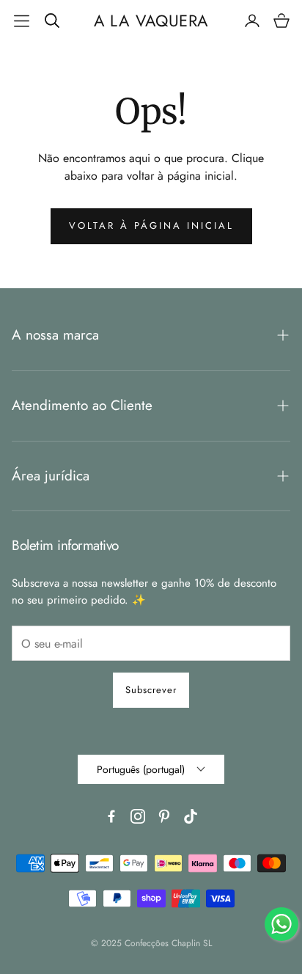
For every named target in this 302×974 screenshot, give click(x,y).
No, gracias (223, 527)
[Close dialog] (285, 413)
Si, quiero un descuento (223, 502)
